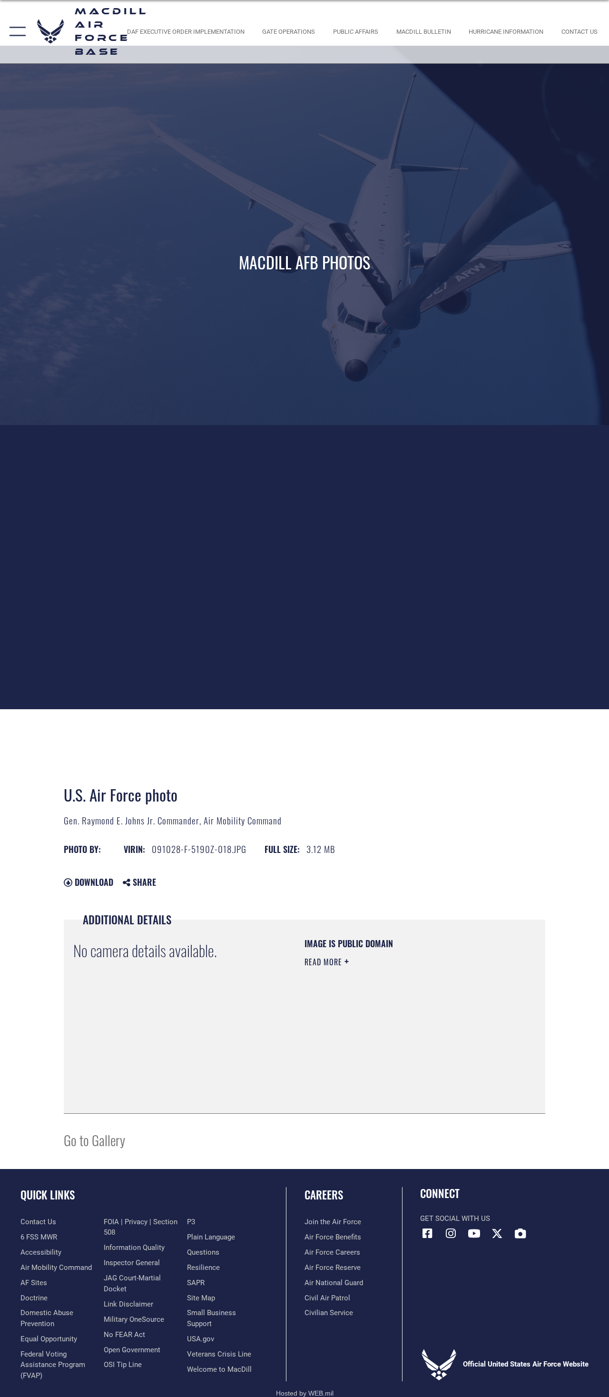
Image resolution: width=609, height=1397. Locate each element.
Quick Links (47, 1195)
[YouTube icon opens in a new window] (474, 1233)
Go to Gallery (94, 1139)
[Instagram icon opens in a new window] (450, 1233)
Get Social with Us (455, 1218)
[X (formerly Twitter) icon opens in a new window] (497, 1233)
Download (92, 882)
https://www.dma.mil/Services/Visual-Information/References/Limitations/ (389, 1042)
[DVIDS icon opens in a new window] (520, 1233)
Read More (324, 962)
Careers (323, 1195)
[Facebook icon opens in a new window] (427, 1233)
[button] (15, 31)
